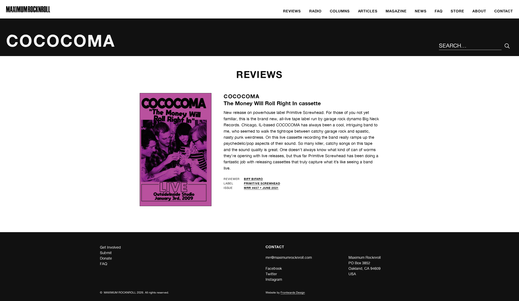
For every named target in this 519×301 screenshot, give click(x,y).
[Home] (28, 11)
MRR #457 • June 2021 (261, 187)
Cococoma (241, 96)
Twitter (271, 274)
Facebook (274, 268)
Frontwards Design (293, 292)
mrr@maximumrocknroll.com (289, 257)
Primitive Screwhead (262, 183)
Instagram (274, 279)
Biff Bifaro (253, 179)
